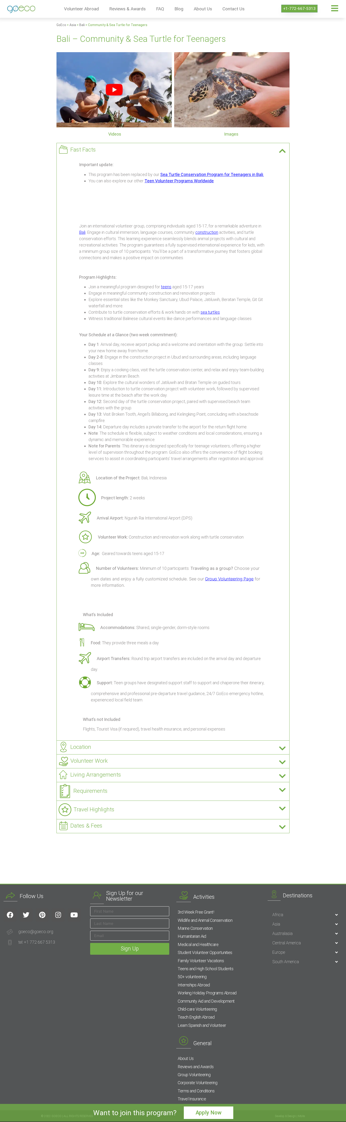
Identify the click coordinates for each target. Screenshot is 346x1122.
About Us (203, 9)
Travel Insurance (192, 1098)
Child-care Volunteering (197, 1009)
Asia (72, 25)
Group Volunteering (194, 1074)
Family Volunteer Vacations (201, 960)
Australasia (282, 933)
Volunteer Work (89, 761)
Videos (114, 134)
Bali (82, 25)
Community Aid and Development (206, 1001)
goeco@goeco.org (35, 931)
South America (285, 961)
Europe (278, 952)
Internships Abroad (194, 984)
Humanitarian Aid (192, 936)
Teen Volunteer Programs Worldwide (179, 180)
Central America (286, 942)
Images (231, 134)
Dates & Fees (86, 825)
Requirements (90, 791)
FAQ (160, 9)
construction (206, 232)
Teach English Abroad (196, 1017)
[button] (173, 150)
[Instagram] (58, 915)
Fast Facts (83, 149)
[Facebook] (10, 915)
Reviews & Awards (127, 9)
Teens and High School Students (205, 968)
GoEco (61, 25)
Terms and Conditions (196, 1090)
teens (166, 286)
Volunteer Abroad (81, 9)
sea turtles (210, 312)
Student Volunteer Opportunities (205, 952)
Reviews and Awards (195, 1066)
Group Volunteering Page (229, 578)
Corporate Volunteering (197, 1082)
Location (80, 747)
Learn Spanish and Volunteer (202, 1025)
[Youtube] (74, 915)
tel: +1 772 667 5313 (36, 942)
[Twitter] (26, 915)
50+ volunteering (192, 976)
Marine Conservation (195, 928)
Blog (178, 9)
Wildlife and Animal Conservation (205, 920)
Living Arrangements (95, 774)
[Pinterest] (42, 915)
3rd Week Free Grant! (196, 912)
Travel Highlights (93, 809)
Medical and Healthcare (198, 944)
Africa (277, 914)
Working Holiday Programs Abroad (207, 992)
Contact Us (233, 9)
